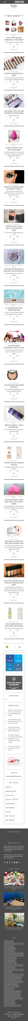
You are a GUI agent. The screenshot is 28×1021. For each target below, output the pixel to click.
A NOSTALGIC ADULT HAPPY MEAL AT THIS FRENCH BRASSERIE (14, 729)
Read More (14, 49)
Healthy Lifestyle (12, 799)
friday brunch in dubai (17, 981)
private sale (18, 991)
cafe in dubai (20, 974)
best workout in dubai (10, 967)
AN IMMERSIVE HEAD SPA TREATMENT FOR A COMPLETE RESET (15, 721)
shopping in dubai (9, 998)
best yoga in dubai (9, 969)
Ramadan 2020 (11, 791)
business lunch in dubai (10, 974)
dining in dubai (18, 977)
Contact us (17, 1016)
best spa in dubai (18, 965)
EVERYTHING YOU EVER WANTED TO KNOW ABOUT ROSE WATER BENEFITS (14, 270)
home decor (7, 986)
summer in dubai (18, 998)
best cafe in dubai (9, 953)
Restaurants (10, 808)
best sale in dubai (9, 965)
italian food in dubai (9, 991)
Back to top (13, 1017)
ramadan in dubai (8, 996)
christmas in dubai (9, 977)
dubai (6, 979)
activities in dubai (9, 941)
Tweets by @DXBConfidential (13, 776)
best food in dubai (9, 955)
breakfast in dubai (19, 969)
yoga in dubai (17, 1005)
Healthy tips (10, 224)
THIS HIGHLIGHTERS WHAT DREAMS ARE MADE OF (14, 386)
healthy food (15, 984)
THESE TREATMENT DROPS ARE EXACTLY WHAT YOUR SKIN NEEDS (14, 625)
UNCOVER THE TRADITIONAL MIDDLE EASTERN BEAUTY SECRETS (14, 188)
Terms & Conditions (18, 1014)
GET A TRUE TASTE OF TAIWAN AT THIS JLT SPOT (14, 748)
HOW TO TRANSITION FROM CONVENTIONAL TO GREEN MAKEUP (14, 39)
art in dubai (20, 943)
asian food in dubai (9, 946)
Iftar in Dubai (15, 986)
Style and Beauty (13, 71)
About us (10, 1016)
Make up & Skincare (10, 34)
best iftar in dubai (19, 955)
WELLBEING (17, 224)
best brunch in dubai (9, 950)
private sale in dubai (9, 993)
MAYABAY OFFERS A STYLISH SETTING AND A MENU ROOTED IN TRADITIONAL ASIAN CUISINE (15, 738)
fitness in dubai (12, 979)
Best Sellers (10, 816)
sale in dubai (17, 996)
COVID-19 (9, 787)
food (19, 979)
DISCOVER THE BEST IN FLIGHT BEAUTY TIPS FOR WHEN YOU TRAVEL (13, 228)
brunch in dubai (8, 972)
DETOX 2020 (10, 795)
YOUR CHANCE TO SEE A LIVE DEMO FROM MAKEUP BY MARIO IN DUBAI (14, 112)
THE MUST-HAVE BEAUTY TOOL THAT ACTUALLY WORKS (14, 149)
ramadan (18, 993)
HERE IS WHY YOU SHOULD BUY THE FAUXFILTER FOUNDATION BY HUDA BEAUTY (14, 583)
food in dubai (8, 981)
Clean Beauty (10, 804)
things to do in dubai (9, 1000)
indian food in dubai (9, 988)
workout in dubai (8, 1005)
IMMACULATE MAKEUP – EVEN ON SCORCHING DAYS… (14, 426)
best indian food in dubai (10, 958)
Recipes (8, 812)
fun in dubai (7, 984)
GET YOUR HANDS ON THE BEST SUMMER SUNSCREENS (14, 309)
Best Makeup (10, 820)
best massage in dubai (10, 960)
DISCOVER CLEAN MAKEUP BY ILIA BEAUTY (14, 74)
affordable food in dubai (10, 943)
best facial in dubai (19, 953)
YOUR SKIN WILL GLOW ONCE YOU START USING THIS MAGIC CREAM (14, 542)
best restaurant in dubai (10, 962)
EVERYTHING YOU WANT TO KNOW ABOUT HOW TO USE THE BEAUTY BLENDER (14, 502)
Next (19, 647)
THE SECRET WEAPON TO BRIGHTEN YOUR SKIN (14, 464)
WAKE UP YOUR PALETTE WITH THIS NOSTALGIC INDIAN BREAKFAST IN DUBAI (14, 888)
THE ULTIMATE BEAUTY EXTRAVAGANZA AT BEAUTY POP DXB (14, 347)
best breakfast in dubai (10, 948)
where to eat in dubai (9, 1003)
